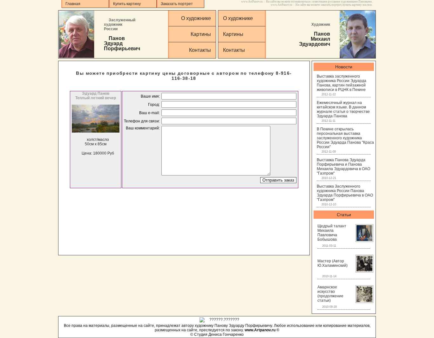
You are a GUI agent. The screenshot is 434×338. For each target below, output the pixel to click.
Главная (72, 4)
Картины (201, 34)
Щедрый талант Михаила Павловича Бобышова (331, 233)
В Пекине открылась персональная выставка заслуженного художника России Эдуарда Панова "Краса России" (345, 138)
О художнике (196, 18)
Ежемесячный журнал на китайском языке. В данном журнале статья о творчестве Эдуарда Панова (343, 109)
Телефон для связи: (142, 121)
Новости (343, 66)
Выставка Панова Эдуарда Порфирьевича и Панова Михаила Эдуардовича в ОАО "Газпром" (343, 167)
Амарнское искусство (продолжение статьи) (330, 294)
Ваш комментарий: (143, 128)
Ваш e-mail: (149, 113)
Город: (154, 104)
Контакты (200, 50)
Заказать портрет (177, 4)
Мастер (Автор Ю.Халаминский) (332, 263)
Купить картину (127, 4)
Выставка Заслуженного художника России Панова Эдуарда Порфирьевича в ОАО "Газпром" (345, 193)
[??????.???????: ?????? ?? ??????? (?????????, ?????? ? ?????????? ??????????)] (219, 319)
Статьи (344, 214)
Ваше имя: (150, 96)
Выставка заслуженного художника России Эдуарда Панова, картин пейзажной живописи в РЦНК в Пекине (341, 83)
